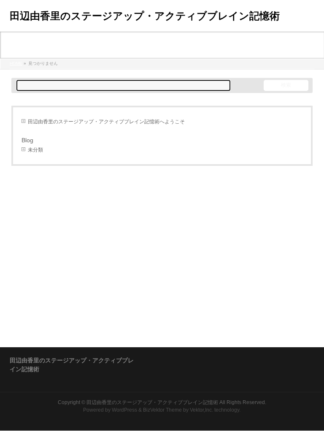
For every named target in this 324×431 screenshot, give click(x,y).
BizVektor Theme (162, 410)
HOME (16, 63)
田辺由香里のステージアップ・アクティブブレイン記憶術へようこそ (106, 122)
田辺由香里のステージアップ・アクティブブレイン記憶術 (145, 15)
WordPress (124, 410)
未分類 (35, 150)
